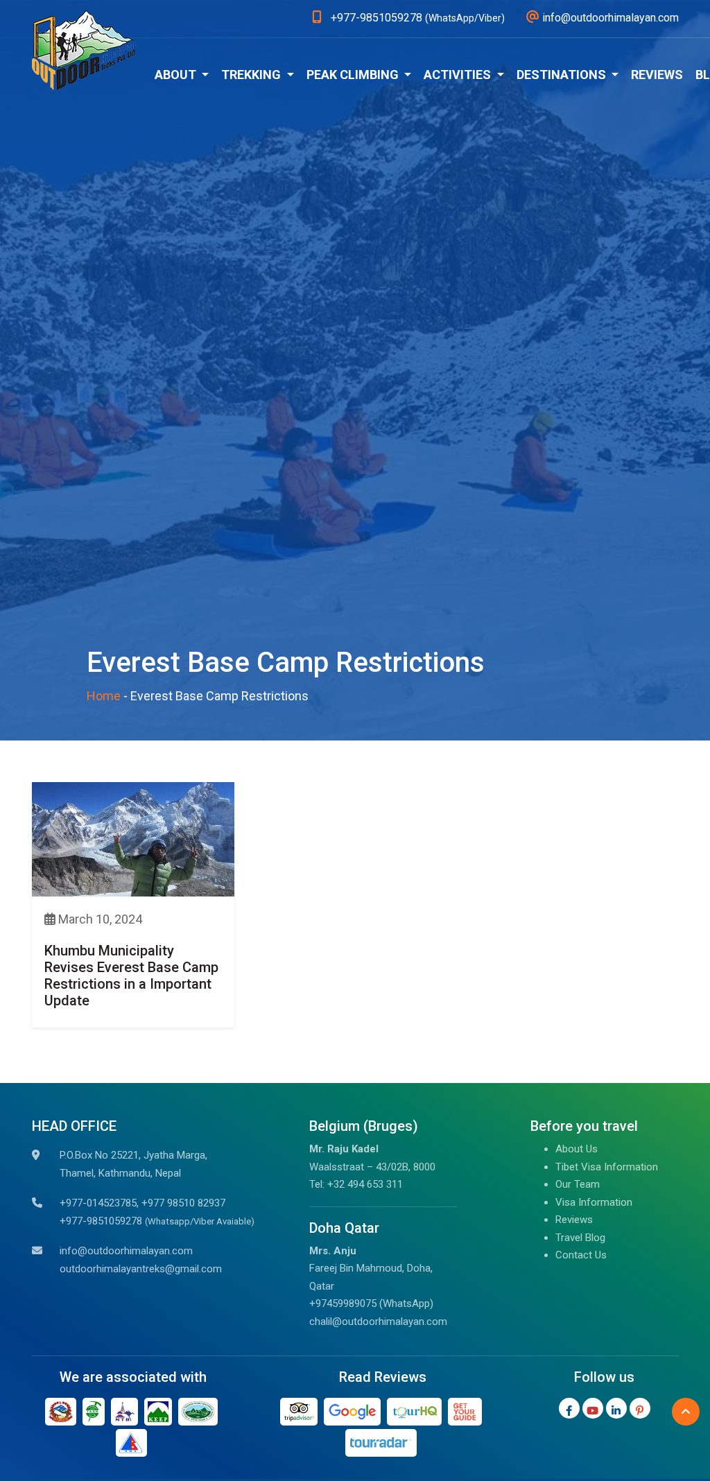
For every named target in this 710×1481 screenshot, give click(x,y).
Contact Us (581, 1255)
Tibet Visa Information (606, 1167)
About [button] (177, 74)
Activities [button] (459, 74)
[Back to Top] (686, 1412)
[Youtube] (592, 1408)
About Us (576, 1149)
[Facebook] (569, 1408)
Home (104, 695)
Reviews (657, 74)
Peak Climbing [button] (353, 74)
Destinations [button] (563, 74)
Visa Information (593, 1202)
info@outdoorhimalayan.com (126, 1251)
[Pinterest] (640, 1408)
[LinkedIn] (616, 1408)
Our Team (577, 1184)
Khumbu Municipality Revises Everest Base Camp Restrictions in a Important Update (131, 975)
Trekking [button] (252, 74)
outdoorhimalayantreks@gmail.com (141, 1269)
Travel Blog (580, 1237)
